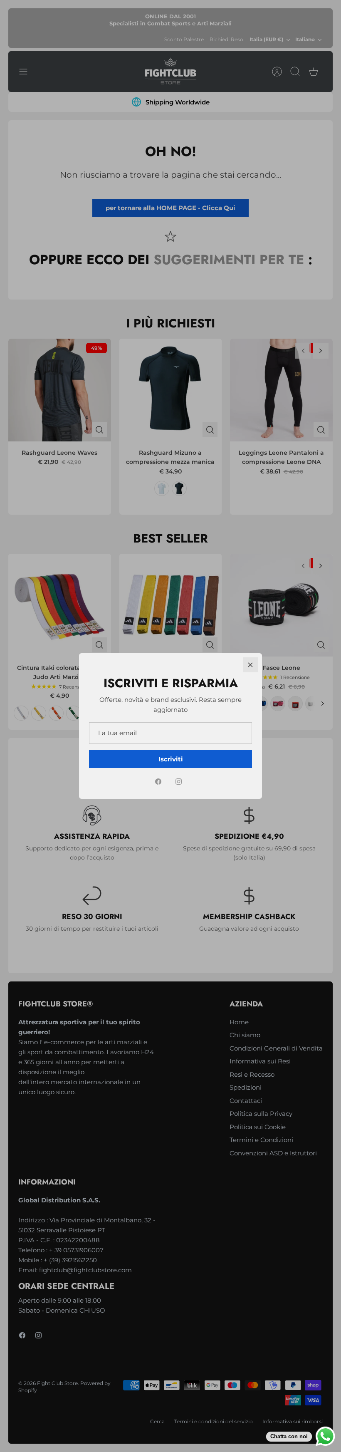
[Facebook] (158, 781)
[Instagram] (178, 781)
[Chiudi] (250, 664)
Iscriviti (170, 759)
